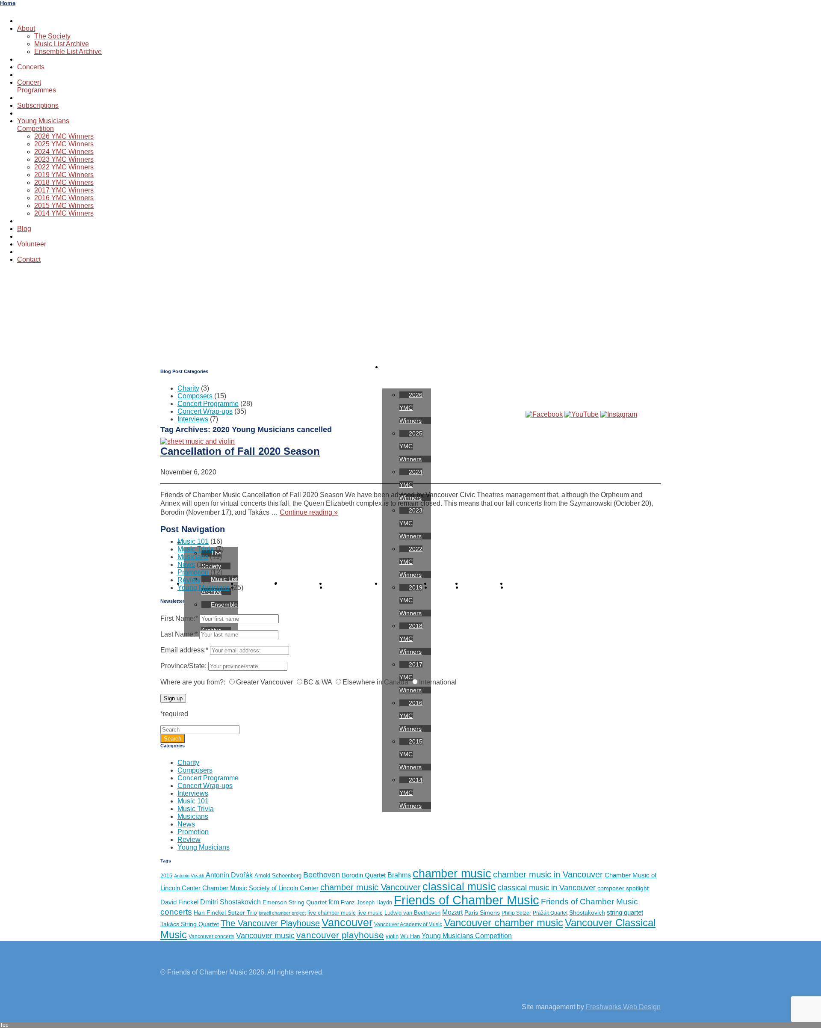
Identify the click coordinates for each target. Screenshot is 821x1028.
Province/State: (183, 666)
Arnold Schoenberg (277, 875)
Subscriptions (38, 105)
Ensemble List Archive (68, 51)
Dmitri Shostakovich (230, 902)
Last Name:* (179, 634)
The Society (52, 36)
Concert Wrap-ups (205, 411)
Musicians (192, 556)
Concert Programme (208, 403)
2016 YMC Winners (64, 197)
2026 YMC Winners (64, 136)
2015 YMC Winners (64, 205)
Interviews (192, 419)
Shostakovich (587, 912)
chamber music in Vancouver (548, 874)
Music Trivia (195, 549)
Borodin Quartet (364, 875)
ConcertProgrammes (36, 86)
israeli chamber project (282, 912)
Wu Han (410, 936)
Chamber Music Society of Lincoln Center (260, 888)
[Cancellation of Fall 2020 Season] (197, 441)
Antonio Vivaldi (189, 875)
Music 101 (193, 541)
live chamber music (331, 912)
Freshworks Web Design (623, 1006)
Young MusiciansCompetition (43, 124)
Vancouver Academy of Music (408, 924)
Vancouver (347, 922)
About (26, 28)
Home (7, 3)
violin (392, 936)
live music (370, 912)
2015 (166, 876)
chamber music (452, 873)
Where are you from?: (192, 682)
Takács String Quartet (189, 924)
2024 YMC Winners (64, 151)
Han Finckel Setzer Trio (225, 912)
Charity (188, 388)
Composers (195, 396)
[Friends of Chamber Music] (410, 313)
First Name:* (179, 618)
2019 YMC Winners (64, 174)
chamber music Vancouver (370, 887)
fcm (333, 902)
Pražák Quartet (550, 913)
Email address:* (185, 650)
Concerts (30, 67)
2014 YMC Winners (64, 213)
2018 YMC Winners (64, 182)
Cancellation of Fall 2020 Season (240, 451)
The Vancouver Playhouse (270, 923)
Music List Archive (61, 43)
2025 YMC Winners (64, 144)
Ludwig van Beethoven (412, 912)
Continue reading (309, 512)
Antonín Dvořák (229, 875)
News (186, 564)
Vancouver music (265, 935)
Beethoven (321, 875)
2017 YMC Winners (64, 190)
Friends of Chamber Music (466, 900)
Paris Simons (482, 912)
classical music (459, 886)
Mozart (452, 912)
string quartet (625, 912)
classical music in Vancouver (547, 887)
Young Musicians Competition (467, 935)
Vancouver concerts (211, 936)
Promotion (193, 572)
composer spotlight (623, 888)
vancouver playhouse (340, 935)
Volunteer (31, 244)
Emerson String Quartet (295, 902)
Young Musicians (203, 587)
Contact (29, 259)
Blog (24, 228)
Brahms (399, 875)
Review (189, 580)
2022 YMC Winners (64, 167)
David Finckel (179, 902)
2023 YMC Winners (64, 159)
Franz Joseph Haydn (366, 902)
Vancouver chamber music (503, 922)
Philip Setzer (516, 913)
